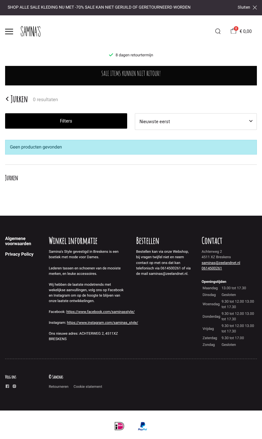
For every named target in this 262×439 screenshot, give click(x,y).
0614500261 (212, 268)
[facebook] (7, 387)
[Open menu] (9, 31)
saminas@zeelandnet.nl (221, 262)
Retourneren (59, 386)
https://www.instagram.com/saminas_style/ (102, 322)
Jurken (19, 98)
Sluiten (244, 7)
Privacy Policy (19, 254)
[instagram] (14, 387)
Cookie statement (87, 386)
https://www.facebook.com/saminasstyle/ (100, 311)
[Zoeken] (218, 31)
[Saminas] (31, 31)
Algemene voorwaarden (18, 241)
